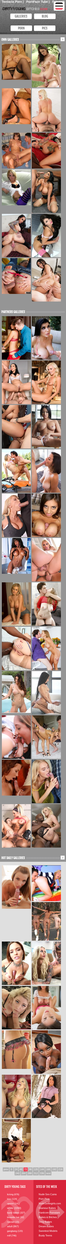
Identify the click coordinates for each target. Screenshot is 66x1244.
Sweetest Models (48, 1231)
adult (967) (13, 1226)
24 (16, 1169)
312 (36, 1173)
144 (42, 1169)
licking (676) (13, 1194)
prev (6, 1169)
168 (48, 1169)
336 (42, 1173)
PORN (21, 28)
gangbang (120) (15, 1231)
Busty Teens (45, 1235)
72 (25, 1169)
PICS (44, 28)
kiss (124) (12, 1199)
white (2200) (14, 1208)
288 (30, 1173)
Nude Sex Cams (48, 1194)
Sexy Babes (45, 1222)
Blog (45, 16)
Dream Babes (46, 1226)
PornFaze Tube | (38, 1)
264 (23, 1173)
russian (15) (13, 1222)
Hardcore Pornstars (49, 1212)
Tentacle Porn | (13, 1)
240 (17, 1173)
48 (20, 1169)
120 (36, 1169)
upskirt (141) (13, 1203)
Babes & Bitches (48, 1217)
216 (60, 1169)
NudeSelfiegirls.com (50, 1203)
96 (30, 1169)
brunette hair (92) (15, 1217)
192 (54, 1169)
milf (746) (11, 1235)
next (48, 1173)
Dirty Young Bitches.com (24, 8)
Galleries (21, 16)
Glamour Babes (47, 1208)
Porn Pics (44, 1199)
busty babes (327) (16, 1212)
